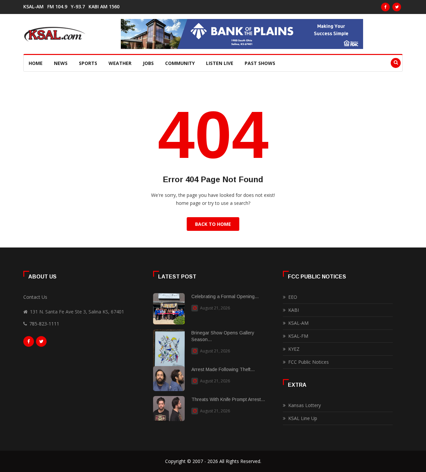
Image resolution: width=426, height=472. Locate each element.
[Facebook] (385, 7)
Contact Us (35, 297)
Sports (88, 63)
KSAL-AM (33, 7)
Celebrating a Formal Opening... (225, 296)
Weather (119, 63)
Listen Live (219, 63)
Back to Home (213, 224)
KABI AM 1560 (104, 7)
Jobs (148, 63)
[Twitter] (396, 7)
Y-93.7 (78, 7)
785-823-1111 (44, 323)
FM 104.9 (57, 7)
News (61, 63)
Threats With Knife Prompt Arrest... (228, 399)
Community (180, 63)
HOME (36, 63)
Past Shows (260, 63)
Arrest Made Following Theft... (223, 369)
